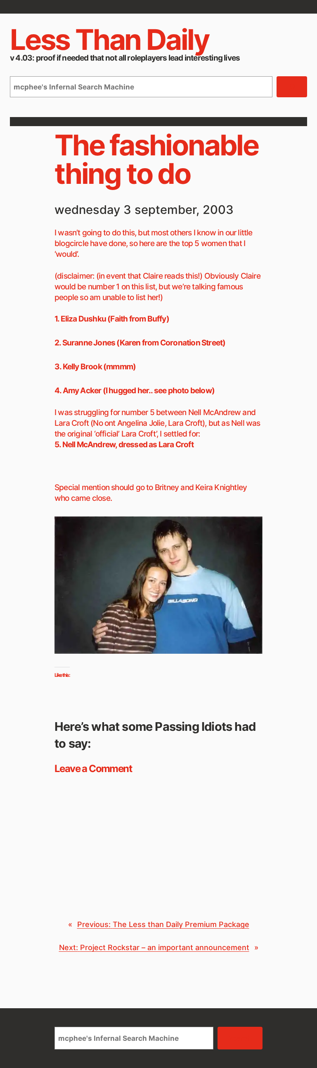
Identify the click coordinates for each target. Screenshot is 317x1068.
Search (240, 1038)
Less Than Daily (109, 39)
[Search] (292, 86)
